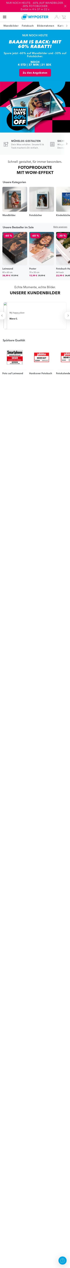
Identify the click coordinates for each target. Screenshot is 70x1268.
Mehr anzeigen (60, 227)
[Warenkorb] (64, 17)
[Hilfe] (62, 1260)
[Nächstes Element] (65, 26)
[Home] (35, 17)
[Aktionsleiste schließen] (65, 6)
